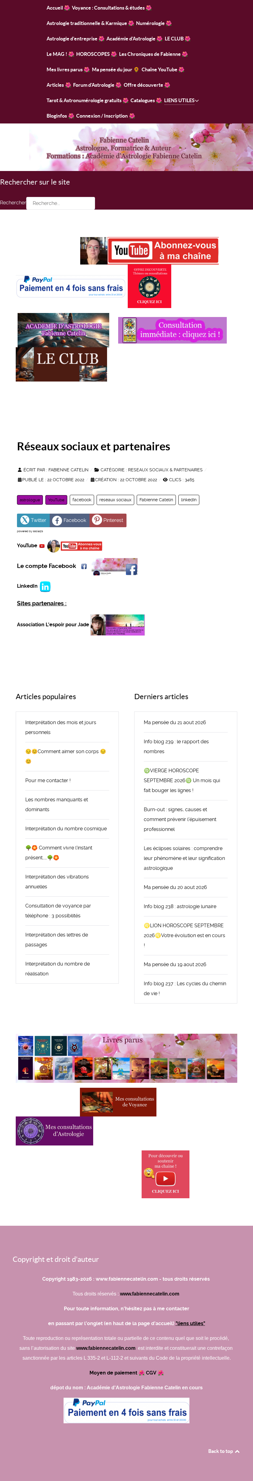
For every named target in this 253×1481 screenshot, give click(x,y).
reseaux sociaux (115, 499)
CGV (151, 1373)
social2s (38, 531)
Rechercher (13, 203)
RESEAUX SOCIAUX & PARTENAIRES (165, 469)
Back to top (221, 1451)
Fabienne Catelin (156, 499)
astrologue (30, 500)
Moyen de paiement (113, 1373)
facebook (82, 499)
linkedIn (189, 499)
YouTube (56, 500)
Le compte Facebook (46, 566)
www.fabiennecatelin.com (150, 1293)
